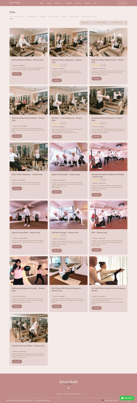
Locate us (78, 3)
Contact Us (59, 394)
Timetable (68, 3)
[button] (61, 3)
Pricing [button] (57, 3)
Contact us (87, 3)
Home (41, 3)
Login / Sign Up (122, 3)
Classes (49, 3)
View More (17, 74)
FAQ (95, 3)
